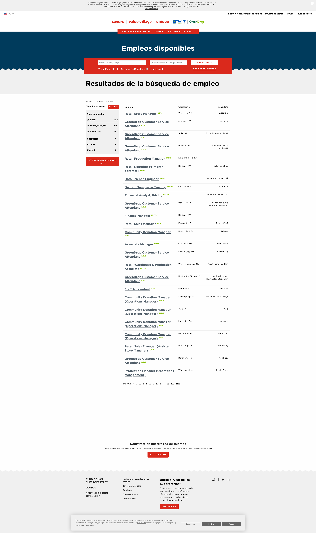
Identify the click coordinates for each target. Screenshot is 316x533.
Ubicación (183, 106)
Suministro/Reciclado (133, 69)
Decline (211, 524)
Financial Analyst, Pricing (143, 195)
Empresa (156, 69)
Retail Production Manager (145, 158)
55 (168, 384)
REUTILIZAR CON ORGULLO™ (97, 494)
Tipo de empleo (96, 114)
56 (172, 384)
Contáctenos (129, 498)
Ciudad (91, 150)
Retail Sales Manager (140, 224)
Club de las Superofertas (135, 31)
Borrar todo (113, 107)
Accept (231, 524)
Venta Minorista (106, 69)
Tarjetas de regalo (274, 14)
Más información (151, 9)
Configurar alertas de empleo (103, 161)
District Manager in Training (145, 187)
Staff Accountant (137, 289)
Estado (91, 144)
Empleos (290, 14)
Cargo (128, 106)
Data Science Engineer (142, 179)
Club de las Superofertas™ (97, 481)
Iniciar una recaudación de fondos (245, 14)
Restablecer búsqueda (204, 68)
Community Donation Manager (148, 232)
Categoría (92, 138)
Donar (159, 31)
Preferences (190, 524)
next (178, 384)
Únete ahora (169, 507)
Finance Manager (137, 216)
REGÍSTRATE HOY (158, 455)
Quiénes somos (305, 14)
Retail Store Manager (140, 113)
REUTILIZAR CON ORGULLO (181, 31)
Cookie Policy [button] (141, 523)
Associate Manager (139, 244)
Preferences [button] (90, 525)
